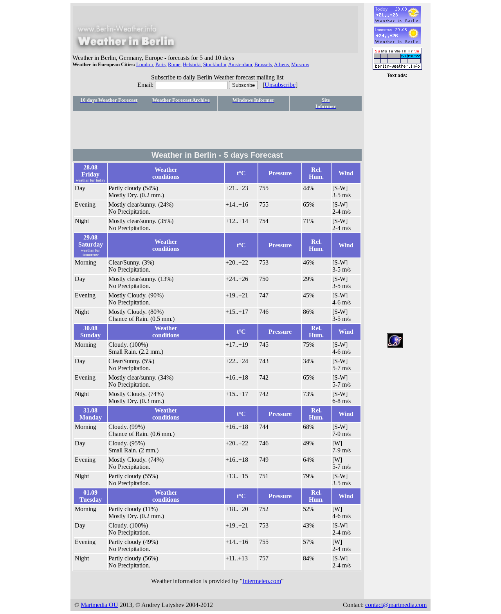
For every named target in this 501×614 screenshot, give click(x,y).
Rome (174, 64)
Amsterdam (240, 64)
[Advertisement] (217, 130)
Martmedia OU (99, 604)
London (144, 64)
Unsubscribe (280, 84)
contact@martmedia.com (396, 604)
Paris (160, 64)
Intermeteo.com (262, 581)
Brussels (263, 64)
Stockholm (214, 64)
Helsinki (192, 64)
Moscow (300, 64)
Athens (281, 64)
